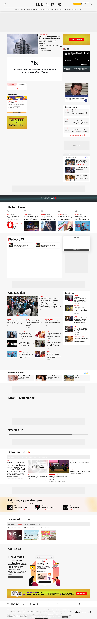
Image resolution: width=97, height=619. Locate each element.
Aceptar (65, 617)
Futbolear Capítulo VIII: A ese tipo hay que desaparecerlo (21, 246)
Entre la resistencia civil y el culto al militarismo (79, 463)
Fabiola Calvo (81, 473)
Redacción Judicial (61, 481)
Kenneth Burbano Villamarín (84, 466)
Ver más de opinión (15, 88)
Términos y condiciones (49, 609)
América (75, 109)
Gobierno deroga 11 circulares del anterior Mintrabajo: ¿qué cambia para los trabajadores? (80, 299)
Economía (76, 295)
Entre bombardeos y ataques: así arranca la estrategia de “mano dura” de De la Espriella (58, 478)
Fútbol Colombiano (78, 306)
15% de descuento (29, 528)
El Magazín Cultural (51, 340)
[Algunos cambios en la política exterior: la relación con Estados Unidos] (14, 226)
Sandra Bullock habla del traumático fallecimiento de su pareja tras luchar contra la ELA (48, 218)
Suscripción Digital (70, 604)
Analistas (30, 474)
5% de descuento (45, 528)
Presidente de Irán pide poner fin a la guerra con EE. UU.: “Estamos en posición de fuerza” (65, 218)
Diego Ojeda (49, 50)
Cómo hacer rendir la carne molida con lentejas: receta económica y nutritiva (81, 340)
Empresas (74, 119)
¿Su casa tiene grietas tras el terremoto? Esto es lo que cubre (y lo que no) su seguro (50, 39)
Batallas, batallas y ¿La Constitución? (80, 471)
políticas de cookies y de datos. (41, 618)
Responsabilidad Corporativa (64, 609)
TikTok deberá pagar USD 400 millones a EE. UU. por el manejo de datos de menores (26, 345)
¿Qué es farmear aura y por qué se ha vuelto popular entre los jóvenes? (80, 113)
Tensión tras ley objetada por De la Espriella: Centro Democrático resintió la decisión (81, 330)
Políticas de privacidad (35, 609)
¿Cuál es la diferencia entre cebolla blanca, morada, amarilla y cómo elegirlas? (54, 335)
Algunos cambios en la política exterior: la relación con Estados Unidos (14, 218)
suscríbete (10, 107)
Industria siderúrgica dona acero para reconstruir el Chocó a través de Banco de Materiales (80, 122)
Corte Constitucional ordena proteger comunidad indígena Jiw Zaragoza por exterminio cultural (79, 132)
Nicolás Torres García (18, 478)
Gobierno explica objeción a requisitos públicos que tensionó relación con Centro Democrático (81, 320)
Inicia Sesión (86, 3)
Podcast (15, 243)
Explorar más (20, 509)
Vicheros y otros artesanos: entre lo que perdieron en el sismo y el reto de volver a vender (54, 345)
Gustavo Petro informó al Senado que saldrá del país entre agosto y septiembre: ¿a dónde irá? (82, 218)
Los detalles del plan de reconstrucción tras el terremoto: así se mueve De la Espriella (76, 68)
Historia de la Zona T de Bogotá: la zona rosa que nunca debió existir (53, 322)
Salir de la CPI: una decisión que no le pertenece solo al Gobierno (37, 477)
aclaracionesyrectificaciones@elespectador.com (52, 614)
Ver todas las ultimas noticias (76, 135)
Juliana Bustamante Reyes (41, 480)
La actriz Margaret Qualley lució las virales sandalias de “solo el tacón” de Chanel (25, 335)
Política (20, 351)
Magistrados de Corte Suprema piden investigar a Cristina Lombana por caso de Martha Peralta (54, 355)
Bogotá (52, 319)
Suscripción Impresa (57, 604)
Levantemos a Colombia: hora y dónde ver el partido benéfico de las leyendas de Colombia (81, 310)
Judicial (73, 128)
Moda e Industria (22, 331)
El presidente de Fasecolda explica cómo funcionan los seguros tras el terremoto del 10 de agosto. (50, 47)
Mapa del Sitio (46, 604)
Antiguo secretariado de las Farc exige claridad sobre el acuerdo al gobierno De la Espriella (16, 466)
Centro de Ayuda (22, 609)
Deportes (42, 243)
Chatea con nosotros (85, 604)
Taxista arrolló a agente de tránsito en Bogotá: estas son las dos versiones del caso (31, 218)
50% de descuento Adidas (14, 528)
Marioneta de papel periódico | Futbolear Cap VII (47, 246)
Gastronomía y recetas (51, 331)
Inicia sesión (17, 106)
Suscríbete (77, 3)
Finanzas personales (43, 34)
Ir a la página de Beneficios (15, 577)
